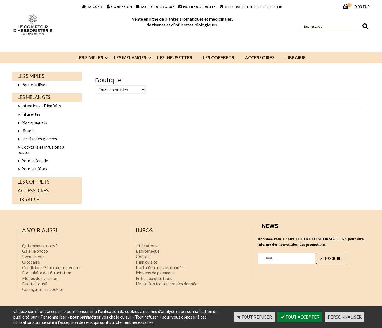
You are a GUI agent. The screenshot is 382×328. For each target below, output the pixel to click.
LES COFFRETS (218, 57)
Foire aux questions (154, 278)
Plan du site (146, 261)
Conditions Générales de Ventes (51, 267)
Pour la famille (34, 160)
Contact (143, 256)
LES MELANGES (130, 57)
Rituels (27, 130)
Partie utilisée (34, 84)
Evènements (33, 256)
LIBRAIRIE (295, 57)
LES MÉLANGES (34, 97)
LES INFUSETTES (174, 57)
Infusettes (31, 114)
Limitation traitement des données (167, 283)
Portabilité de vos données (161, 267)
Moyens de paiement (155, 272)
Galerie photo (35, 251)
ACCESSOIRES (260, 57)
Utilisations (146, 245)
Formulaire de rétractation (46, 272)
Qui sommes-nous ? (40, 245)
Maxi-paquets (34, 122)
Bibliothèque (148, 251)
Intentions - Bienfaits (41, 105)
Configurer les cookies (43, 289)
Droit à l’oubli (34, 283)
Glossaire (31, 261)
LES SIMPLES (90, 57)
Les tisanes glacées (39, 138)
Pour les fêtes (34, 168)
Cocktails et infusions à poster (41, 149)
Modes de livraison (39, 278)
